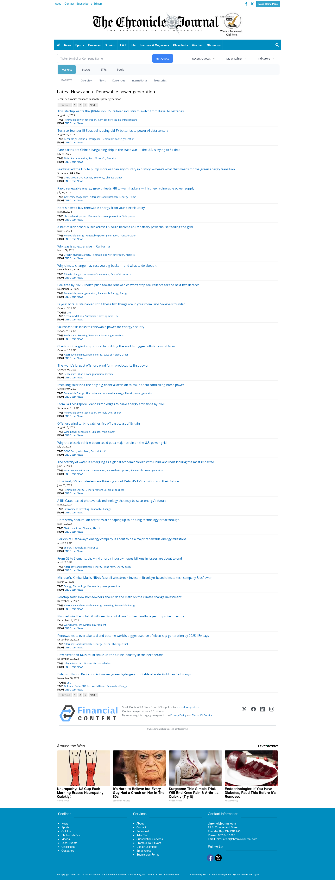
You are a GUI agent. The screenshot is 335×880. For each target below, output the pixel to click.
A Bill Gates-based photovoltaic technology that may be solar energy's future (111, 500)
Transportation (128, 235)
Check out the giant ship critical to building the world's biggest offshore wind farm (116, 346)
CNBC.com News (74, 123)
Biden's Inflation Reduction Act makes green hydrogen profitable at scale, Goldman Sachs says (124, 674)
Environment (71, 509)
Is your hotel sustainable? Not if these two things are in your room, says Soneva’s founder (121, 304)
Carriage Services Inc (109, 119)
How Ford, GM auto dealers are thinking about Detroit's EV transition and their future (118, 481)
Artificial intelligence (89, 139)
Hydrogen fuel (120, 644)
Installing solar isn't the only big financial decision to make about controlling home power (120, 385)
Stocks (86, 69)
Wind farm (83, 451)
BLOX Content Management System (221, 874)
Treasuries (160, 80)
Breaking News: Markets (77, 254)
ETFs (103, 69)
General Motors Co (96, 489)
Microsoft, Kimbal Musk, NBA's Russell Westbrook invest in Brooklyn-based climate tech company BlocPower (134, 577)
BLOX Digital (253, 874)
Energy (123, 293)
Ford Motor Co (97, 158)
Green (125, 354)
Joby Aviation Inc (73, 663)
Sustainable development (99, 316)
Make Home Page (268, 4)
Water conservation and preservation (84, 470)
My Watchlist (234, 58)
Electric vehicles (72, 528)
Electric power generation (139, 393)
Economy (99, 177)
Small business (116, 489)
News (102, 80)
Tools (120, 69)
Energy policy (124, 566)
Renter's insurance (121, 274)
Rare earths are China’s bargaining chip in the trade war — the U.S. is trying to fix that (118, 150)
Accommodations (74, 316)
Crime (133, 197)
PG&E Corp (70, 451)
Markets (67, 69)
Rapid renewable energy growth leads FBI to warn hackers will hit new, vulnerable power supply (125, 188)
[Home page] (167, 23)
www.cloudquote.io (188, 707)
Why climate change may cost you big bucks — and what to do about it (106, 265)
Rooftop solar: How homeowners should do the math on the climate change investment (119, 597)
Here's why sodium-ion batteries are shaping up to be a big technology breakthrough (118, 520)
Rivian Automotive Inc (75, 158)
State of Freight (112, 354)
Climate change (114, 177)
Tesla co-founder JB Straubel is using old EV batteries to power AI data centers (112, 130)
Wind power (108, 432)
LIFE (69, 312)
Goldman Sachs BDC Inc (77, 686)
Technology (70, 139)
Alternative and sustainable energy (109, 197)
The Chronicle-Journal (88, 874)
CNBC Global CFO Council (78, 177)
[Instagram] (272, 713)
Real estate (70, 335)
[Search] (277, 45)
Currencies (118, 80)
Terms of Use (155, 874)
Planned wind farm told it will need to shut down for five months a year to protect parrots (120, 616)
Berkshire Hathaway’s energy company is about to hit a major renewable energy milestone (121, 539)
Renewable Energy (74, 235)
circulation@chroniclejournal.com (237, 839)
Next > (93, 105)
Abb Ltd (97, 528)
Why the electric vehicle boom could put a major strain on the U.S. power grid (112, 442)
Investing (84, 509)
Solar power (129, 216)
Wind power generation (91, 374)
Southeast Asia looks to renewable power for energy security (100, 327)
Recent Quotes (201, 58)
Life (117, 316)
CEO (69, 682)
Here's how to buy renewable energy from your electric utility (101, 208)
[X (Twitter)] (244, 713)
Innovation (85, 624)
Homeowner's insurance (96, 274)
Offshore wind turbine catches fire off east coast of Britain (98, 423)
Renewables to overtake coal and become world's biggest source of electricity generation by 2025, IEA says (133, 635)
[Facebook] (253, 713)
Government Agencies (76, 197)
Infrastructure (129, 119)
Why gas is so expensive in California (83, 246)
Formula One (105, 412)
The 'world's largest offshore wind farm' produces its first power (103, 365)
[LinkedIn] (263, 713)
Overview (86, 80)
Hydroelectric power (75, 216)
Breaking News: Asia (89, 335)
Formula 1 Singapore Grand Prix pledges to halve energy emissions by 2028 (111, 404)
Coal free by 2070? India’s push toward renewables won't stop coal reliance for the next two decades (128, 285)
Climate (109, 374)
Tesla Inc (112, 158)
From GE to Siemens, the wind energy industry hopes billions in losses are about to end (119, 558)
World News (70, 624)
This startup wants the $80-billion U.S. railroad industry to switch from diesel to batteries (120, 111)
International (139, 80)
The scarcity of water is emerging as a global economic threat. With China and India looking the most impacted (135, 462)
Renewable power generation (80, 119)
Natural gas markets (112, 335)
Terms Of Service (202, 715)
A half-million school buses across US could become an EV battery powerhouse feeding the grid (125, 227)
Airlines (88, 663)
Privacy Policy (178, 715)
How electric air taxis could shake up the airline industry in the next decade (110, 655)
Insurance (92, 547)
